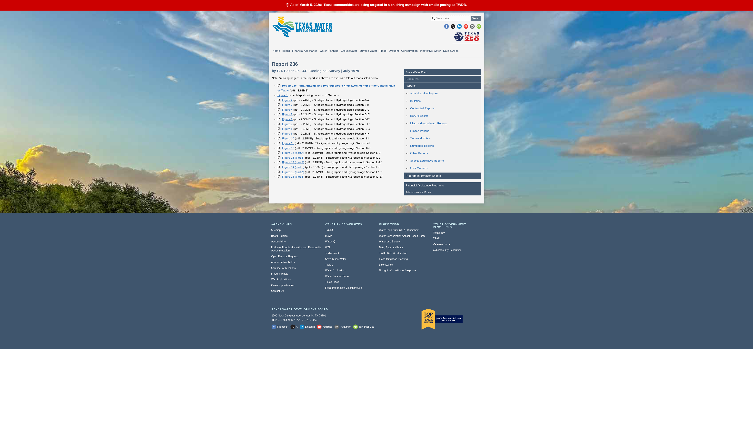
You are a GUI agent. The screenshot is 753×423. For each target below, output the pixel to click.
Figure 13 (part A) (293, 152)
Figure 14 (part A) (293, 162)
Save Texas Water (335, 259)
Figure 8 (287, 128)
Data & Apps (450, 50)
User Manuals (418, 168)
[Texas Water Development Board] (302, 26)
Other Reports (419, 153)
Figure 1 (282, 95)
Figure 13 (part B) (293, 157)
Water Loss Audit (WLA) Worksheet (399, 230)
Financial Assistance (304, 50)
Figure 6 (287, 119)
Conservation (409, 50)
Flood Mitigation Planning (393, 259)
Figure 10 (288, 138)
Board (286, 50)
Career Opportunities (283, 285)
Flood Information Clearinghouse (343, 287)
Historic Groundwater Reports (428, 123)
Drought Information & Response (397, 270)
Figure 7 (287, 124)
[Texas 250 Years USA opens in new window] (466, 37)
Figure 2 (287, 100)
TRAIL (436, 238)
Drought (394, 50)
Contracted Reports (422, 108)
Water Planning (329, 50)
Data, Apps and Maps (391, 247)
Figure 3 (287, 104)
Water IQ (330, 241)
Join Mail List (479, 26)
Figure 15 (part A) (293, 172)
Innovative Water (430, 50)
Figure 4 (287, 109)
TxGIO (329, 230)
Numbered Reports (422, 145)
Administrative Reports (424, 93)
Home (276, 50)
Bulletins (415, 100)
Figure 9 (287, 133)
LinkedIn (459, 26)
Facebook (446, 26)
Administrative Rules (418, 192)
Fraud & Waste (279, 273)
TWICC (329, 264)
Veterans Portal (441, 244)
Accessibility (278, 241)
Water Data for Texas (337, 276)
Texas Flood (332, 281)
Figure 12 (288, 148)
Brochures (412, 78)
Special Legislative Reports (427, 160)
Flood (383, 50)
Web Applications (281, 279)
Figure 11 (288, 143)
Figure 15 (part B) (293, 176)
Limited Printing (419, 130)
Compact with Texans (283, 268)
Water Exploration (335, 270)
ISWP (328, 235)
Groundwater (349, 50)
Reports (411, 85)
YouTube (466, 26)
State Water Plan (416, 72)
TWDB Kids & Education (393, 253)
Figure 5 (287, 114)
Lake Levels (386, 264)
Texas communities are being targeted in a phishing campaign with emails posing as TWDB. (395, 5)
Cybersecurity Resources (447, 250)
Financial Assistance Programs (425, 185)
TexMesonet (332, 253)
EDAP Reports (419, 115)
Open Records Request (284, 256)
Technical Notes (420, 138)
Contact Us (277, 290)
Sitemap (276, 230)
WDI (327, 247)
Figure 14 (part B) (293, 167)
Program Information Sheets (423, 175)
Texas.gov (439, 232)
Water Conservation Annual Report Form (402, 235)
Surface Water (368, 50)
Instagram (472, 26)
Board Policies (279, 235)
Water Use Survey (389, 241)
